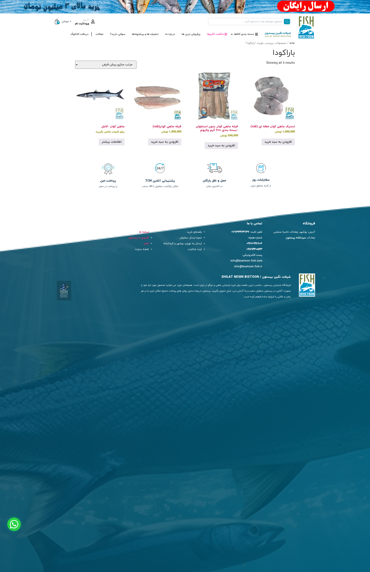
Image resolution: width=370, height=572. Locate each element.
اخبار (146, 243)
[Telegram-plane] (80, 234)
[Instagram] (69, 234)
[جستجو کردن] (287, 21)
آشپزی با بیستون (138, 238)
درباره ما (144, 232)
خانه (292, 43)
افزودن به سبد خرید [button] (278, 142)
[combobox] (249, 21)
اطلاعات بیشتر (111, 142)
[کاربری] (93, 21)
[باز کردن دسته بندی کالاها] (231, 34)
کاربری (86, 19)
